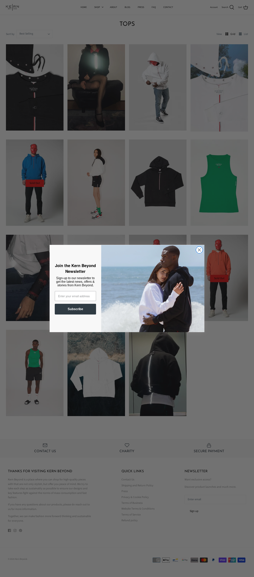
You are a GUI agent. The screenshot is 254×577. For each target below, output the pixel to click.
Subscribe (75, 309)
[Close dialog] (199, 249)
